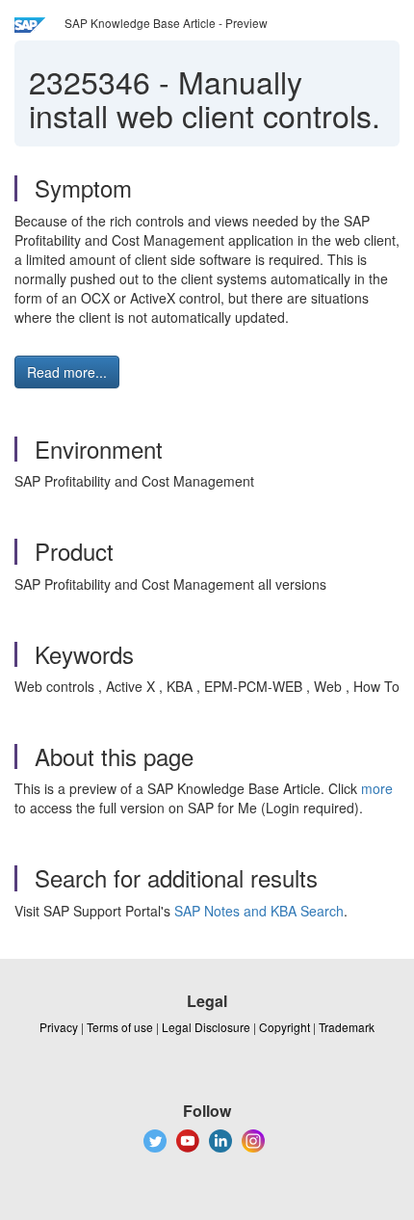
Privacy (58, 1027)
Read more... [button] (67, 372)
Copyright (284, 1027)
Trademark (347, 1027)
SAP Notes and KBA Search (259, 910)
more (377, 788)
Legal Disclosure (206, 1027)
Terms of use (120, 1027)
